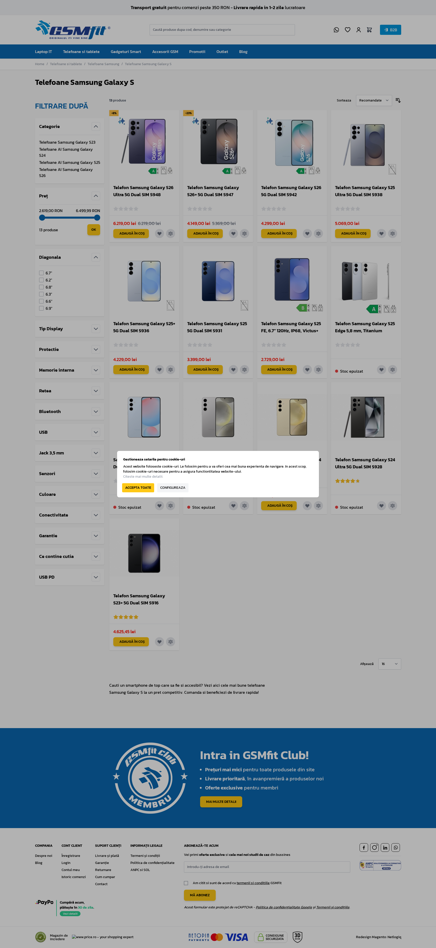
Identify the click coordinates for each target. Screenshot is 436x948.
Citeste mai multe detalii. (143, 476)
